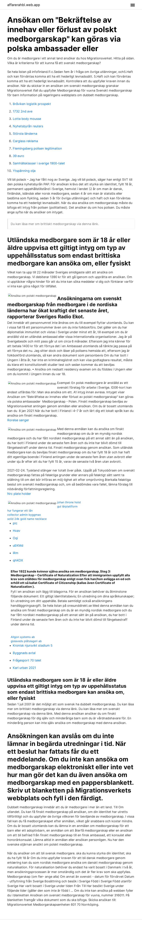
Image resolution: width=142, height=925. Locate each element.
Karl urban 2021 (24, 668)
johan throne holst (69, 502)
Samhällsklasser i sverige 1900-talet (39, 163)
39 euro (18, 156)
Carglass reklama (25, 141)
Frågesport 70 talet (27, 660)
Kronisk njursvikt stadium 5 (32, 645)
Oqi (15, 538)
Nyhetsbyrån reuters (28, 126)
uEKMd (18, 545)
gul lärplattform (67, 506)
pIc (15, 523)
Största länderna (25, 133)
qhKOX (18, 560)
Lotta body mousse (27, 119)
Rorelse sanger (18, 420)
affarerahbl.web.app (23, 5)
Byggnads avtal (24, 653)
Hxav (16, 530)
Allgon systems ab (23, 637)
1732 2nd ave (22, 111)
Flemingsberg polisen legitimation (37, 148)
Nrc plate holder (19, 493)
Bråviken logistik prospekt (32, 104)
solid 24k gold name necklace (27, 519)
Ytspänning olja (24, 171)
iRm (15, 553)
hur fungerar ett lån (20, 510)
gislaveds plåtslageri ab (26, 641)
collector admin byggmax (24, 514)
